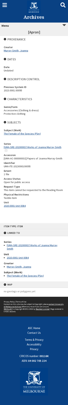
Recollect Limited (42, 309)
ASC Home (34, 328)
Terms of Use (21, 302)
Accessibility (34, 344)
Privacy (34, 349)
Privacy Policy (9, 302)
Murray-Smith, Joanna (19, 266)
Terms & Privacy (34, 339)
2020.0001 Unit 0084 (18, 257)
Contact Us (34, 333)
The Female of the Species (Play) (25, 275)
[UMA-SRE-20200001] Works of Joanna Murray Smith (32, 147)
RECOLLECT (8, 309)
